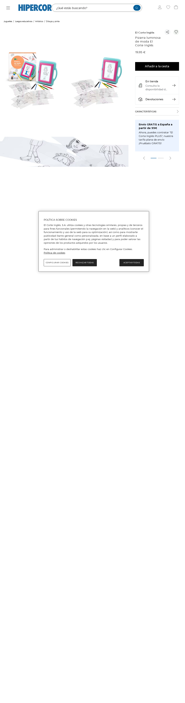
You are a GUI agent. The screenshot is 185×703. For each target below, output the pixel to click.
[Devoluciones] (174, 99)
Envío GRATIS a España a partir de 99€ (155, 126)
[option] (32, 81)
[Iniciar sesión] (160, 7)
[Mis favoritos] (168, 8)
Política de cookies (54, 252)
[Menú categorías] (8, 8)
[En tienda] (174, 85)
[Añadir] (176, 32)
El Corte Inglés (144, 32)
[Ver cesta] (176, 8)
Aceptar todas (131, 262)
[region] (93, 241)
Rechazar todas (85, 262)
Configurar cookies (57, 262)
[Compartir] (167, 32)
